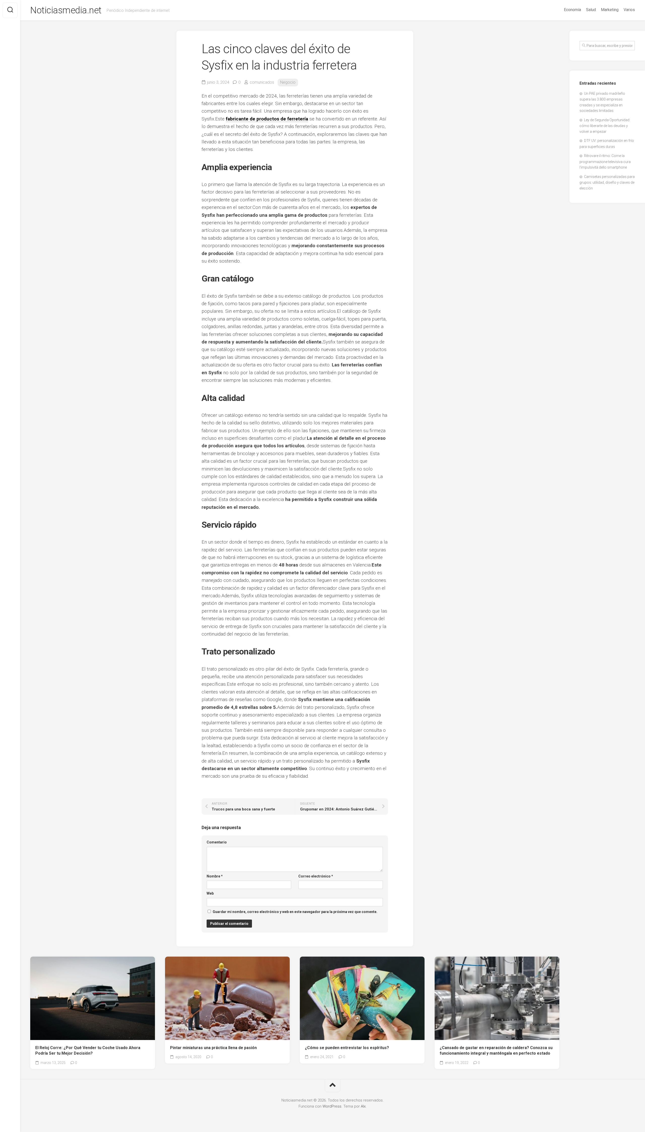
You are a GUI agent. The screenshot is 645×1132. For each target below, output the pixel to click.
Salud (591, 9)
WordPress (331, 1106)
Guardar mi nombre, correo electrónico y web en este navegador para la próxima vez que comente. (295, 912)
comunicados (262, 82)
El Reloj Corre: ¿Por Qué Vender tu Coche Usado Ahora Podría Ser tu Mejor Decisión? (87, 1050)
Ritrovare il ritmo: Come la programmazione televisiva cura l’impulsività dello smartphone (605, 161)
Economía (572, 9)
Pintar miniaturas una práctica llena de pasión (213, 1047)
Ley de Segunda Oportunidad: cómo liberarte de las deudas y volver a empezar (604, 126)
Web (210, 893)
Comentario (217, 842)
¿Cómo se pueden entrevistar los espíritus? (347, 1047)
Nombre (215, 876)
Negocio (288, 82)
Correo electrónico (315, 876)
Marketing (610, 9)
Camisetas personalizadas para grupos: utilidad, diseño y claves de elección (607, 182)
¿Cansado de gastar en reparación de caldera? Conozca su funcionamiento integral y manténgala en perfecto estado (496, 1050)
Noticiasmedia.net (66, 10)
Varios (629, 9)
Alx (363, 1106)
